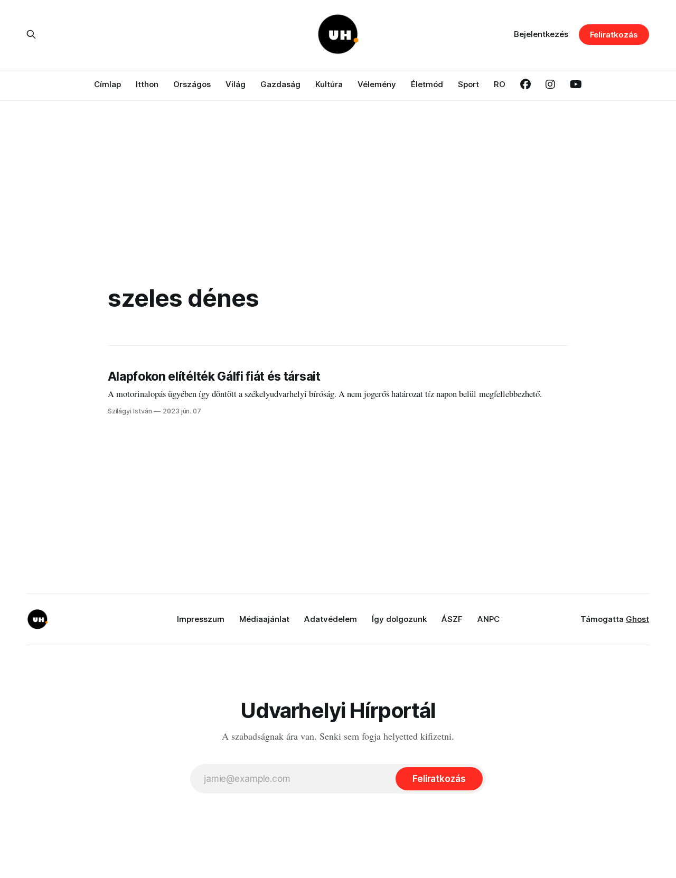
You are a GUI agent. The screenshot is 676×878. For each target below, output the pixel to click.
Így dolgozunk (399, 619)
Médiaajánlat (264, 619)
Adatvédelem (330, 619)
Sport (468, 84)
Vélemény (377, 84)
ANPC (488, 619)
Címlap (107, 84)
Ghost (637, 619)
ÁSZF (452, 619)
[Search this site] (31, 34)
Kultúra (329, 84)
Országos (192, 84)
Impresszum (200, 619)
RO (499, 84)
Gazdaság (280, 84)
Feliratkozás (614, 35)
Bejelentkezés (541, 34)
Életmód (427, 84)
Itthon (147, 84)
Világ (236, 84)
